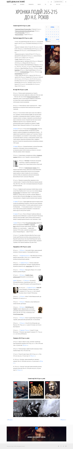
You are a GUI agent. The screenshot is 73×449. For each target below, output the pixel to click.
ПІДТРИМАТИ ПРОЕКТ (58, 1)
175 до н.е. (26, 330)
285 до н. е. (25, 345)
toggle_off (65, 1)
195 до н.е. (26, 262)
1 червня (22, 262)
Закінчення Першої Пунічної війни (23, 29)
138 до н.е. (22, 323)
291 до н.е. (10, 419)
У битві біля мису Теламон (30, 167)
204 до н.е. (26, 280)
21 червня (15, 201)
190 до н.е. (22, 250)
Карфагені (39, 155)
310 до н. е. (19, 370)
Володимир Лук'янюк (21, 446)
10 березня (15, 128)
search (48, 2)
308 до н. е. (32, 356)
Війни (15, 382)
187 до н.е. (33, 287)
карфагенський (16, 277)
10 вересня (22, 255)
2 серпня (15, 222)
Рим (29, 196)
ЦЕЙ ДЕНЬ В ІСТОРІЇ (16, 2)
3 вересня (22, 330)
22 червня (15, 214)
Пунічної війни (33, 128)
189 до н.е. (62, 419)
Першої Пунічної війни (32, 96)
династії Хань (29, 266)
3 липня (29, 287)
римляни (15, 157)
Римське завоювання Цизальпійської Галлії (24, 31)
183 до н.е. (22, 275)
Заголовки (22, 4)
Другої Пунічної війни (31, 222)
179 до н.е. (22, 296)
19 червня (15, 146)
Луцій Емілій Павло (24, 72)
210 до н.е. (27, 255)
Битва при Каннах (19, 34)
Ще (51, 4)
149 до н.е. (22, 317)
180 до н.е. (22, 269)
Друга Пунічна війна (19, 32)
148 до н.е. (22, 301)
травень (15, 280)
